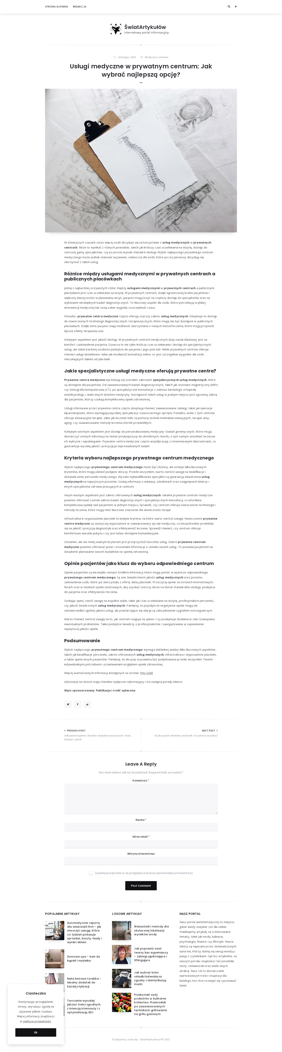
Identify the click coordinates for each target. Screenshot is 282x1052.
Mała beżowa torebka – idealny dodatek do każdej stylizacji (84, 982)
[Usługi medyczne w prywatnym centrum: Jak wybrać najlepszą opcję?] (141, 160)
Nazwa (141, 820)
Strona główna (56, 6)
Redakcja (80, 6)
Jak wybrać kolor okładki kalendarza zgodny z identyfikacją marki (150, 978)
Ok (36, 1032)
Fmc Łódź (146, 673)
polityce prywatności (37, 1021)
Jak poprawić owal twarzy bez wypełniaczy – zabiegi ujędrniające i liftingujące (151, 954)
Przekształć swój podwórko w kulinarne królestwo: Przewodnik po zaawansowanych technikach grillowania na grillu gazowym (150, 1004)
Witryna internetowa (141, 853)
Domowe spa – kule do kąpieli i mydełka (83, 958)
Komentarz (141, 780)
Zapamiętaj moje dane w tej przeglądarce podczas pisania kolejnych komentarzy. (144, 873)
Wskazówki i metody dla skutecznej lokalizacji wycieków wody (151, 930)
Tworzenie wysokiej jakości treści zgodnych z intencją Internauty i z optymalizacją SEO (84, 1006)
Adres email (141, 836)
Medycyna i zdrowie (156, 57)
